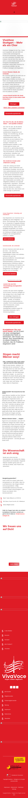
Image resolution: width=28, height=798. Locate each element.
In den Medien (8, 630)
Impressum (7, 709)
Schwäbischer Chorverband (17, 775)
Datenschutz (8, 714)
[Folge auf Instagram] (14, 687)
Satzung (7, 705)
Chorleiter (7, 648)
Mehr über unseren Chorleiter (14, 108)
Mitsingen (14, 104)
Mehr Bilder (14, 564)
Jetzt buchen (8, 691)
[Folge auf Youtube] (17, 687)
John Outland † (8, 644)
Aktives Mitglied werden (8, 504)
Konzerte (7, 635)
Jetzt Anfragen (14, 317)
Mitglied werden (9, 696)
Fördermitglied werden (10, 700)
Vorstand (7, 639)
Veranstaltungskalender (13, 113)
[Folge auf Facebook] (11, 687)
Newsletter (7, 718)
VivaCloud (20, 787)
